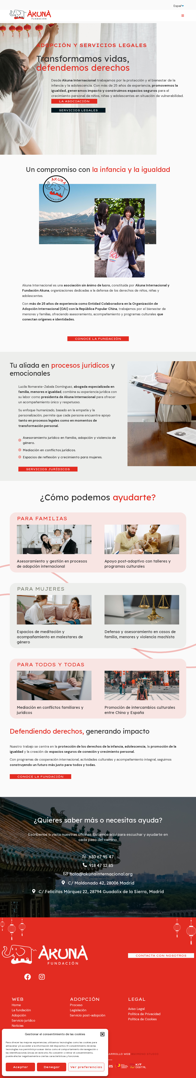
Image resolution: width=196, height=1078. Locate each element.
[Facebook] (27, 977)
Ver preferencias (86, 1067)
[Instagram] (41, 977)
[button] (102, 1034)
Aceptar (20, 1067)
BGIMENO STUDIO (144, 1054)
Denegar (52, 1067)
